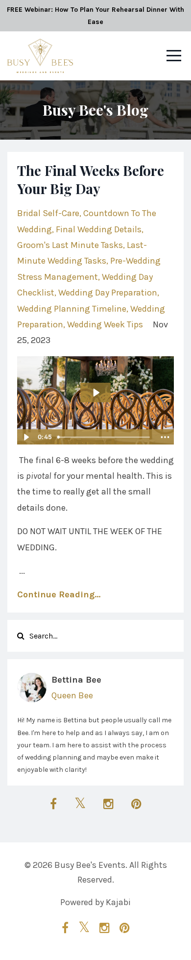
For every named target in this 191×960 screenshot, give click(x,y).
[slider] (104, 437)
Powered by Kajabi (95, 902)
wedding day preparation (107, 292)
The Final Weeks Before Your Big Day (90, 179)
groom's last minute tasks (70, 245)
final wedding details (99, 229)
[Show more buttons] (165, 437)
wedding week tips (105, 324)
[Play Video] (26, 437)
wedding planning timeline (71, 308)
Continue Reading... (58, 594)
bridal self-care (48, 213)
